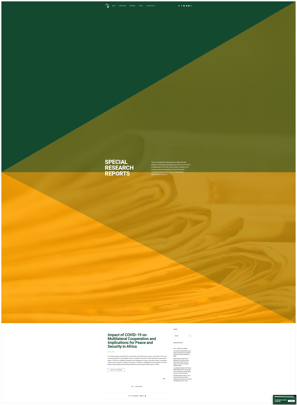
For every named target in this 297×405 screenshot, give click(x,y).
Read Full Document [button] (116, 369)
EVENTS (141, 5)
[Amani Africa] (107, 5)
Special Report (138, 386)
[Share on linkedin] (137, 396)
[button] (179, 5)
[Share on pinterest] (135, 396)
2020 (132, 386)
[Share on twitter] (131, 396)
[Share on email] (145, 396)
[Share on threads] (133, 396)
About (113, 5)
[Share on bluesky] (141, 396)
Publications (122, 5)
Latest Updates (150, 5)
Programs (132, 5)
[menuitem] (114, 5)
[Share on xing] (143, 396)
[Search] (182, 335)
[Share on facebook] (129, 396)
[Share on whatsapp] (139, 396)
